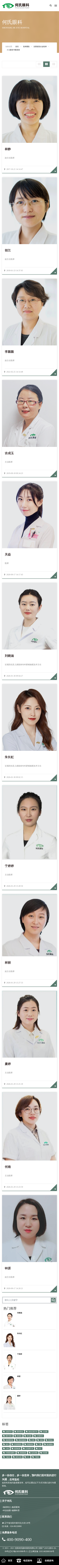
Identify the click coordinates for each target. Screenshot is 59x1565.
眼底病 (19, 1436)
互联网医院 (18, 1444)
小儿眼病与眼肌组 (13, 50)
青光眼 (29, 1436)
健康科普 (16, 1510)
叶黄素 (45, 1453)
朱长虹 (9, 757)
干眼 (39, 1444)
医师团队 (26, 47)
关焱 (8, 554)
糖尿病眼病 (22, 1440)
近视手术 (9, 1431)
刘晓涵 (9, 655)
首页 (17, 47)
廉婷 (8, 1064)
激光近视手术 (32, 1431)
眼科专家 (9, 1436)
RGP (39, 1448)
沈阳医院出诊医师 (40, 47)
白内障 (45, 1431)
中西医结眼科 (10, 1453)
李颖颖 (9, 351)
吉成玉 (9, 453)
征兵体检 (34, 1453)
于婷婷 (9, 866)
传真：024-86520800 (13, 1526)
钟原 (8, 1268)
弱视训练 (30, 1444)
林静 (8, 149)
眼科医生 (20, 1431)
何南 (8, 1166)
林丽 (8, 962)
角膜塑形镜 (9, 1440)
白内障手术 (29, 1448)
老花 (7, 1444)
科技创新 (7, 1510)
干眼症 (37, 1457)
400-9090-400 (19, 1539)
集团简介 (7, 1507)
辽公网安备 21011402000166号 (41, 1551)
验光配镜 (50, 1444)
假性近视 (19, 1457)
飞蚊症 (8, 1457)
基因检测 (17, 1448)
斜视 (32, 1440)
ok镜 (7, 1448)
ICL (28, 1457)
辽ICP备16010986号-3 (18, 1551)
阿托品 (50, 1440)
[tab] (39, 64)
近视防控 (40, 1436)
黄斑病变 (23, 1453)
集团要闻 (16, 1507)
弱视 (41, 1440)
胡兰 (8, 250)
